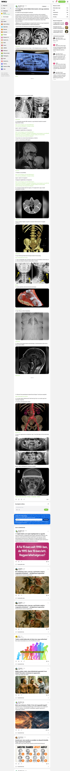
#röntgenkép (33, 496)
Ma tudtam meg (21, 5)
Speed (57, 44)
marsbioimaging (18, 308)
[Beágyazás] (21, 661)
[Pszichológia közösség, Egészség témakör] (16, 738)
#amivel (17, 496)
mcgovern (17, 170)
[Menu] (48, 6)
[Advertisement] (32, 86)
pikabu (16, 76)
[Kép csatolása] (17, 510)
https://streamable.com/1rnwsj (21, 257)
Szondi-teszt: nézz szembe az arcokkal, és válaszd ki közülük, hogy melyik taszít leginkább (31, 741)
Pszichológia (20, 737)
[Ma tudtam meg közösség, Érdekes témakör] (16, 6)
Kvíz (19, 636)
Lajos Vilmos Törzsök (59, 53)
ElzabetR (19, 531)
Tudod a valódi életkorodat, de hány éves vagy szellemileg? (31, 639)
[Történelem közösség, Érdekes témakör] (16, 569)
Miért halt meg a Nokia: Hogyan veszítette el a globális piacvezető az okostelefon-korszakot (61, 39)
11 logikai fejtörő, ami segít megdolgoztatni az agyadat (30, 534)
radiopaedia (17, 46)
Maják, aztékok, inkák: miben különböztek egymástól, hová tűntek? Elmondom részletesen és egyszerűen (31, 672)
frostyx (19, 703)
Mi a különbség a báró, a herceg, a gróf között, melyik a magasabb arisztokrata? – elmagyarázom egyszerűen (30, 572)
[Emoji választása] (19, 510)
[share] (24, 499)
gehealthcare (17, 432)
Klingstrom (20, 569)
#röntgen (29, 496)
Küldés (46, 509)
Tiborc (19, 669)
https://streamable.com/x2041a (21, 396)
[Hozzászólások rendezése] (48, 504)
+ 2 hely (25, 5)
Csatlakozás (44, 6)
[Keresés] (53, 2)
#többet (38, 496)
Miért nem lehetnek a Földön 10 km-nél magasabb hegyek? (31, 705)
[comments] (19, 499)
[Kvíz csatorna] (16, 637)
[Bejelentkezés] (67, 2)
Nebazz (19, 637)
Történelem (20, 568)
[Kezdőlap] (4, 1)
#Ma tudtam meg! (22, 496)
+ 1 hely (25, 530)
